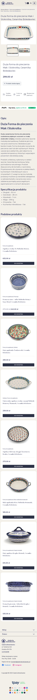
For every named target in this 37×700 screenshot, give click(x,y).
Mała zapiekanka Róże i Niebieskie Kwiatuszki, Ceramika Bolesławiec (17, 503)
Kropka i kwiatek (18, 550)
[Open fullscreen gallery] (35, 42)
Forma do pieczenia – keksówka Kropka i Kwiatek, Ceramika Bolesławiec (16, 605)
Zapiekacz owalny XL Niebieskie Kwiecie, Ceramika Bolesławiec (16, 250)
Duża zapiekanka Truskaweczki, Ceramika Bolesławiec (16, 351)
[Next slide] (29, 50)
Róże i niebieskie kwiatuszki (20, 499)
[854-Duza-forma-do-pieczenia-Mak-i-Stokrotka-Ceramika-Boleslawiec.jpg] (18, 32)
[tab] (17, 42)
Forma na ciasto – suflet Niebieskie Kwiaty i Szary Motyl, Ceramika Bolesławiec (17, 300)
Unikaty (16, 347)
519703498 (5, 652)
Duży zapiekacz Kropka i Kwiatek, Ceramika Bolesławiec (17, 554)
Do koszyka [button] (18, 263)
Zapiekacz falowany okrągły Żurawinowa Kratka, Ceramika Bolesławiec (16, 453)
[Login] (31, 3)
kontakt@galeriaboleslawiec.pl (20, 661)
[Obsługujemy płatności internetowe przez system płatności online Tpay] (18, 687)
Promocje (16, 296)
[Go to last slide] (8, 50)
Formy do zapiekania (15, 9)
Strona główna (4, 9)
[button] (12, 50)
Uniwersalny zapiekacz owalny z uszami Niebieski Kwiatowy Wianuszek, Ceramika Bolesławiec (18, 402)
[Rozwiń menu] (34, 3)
